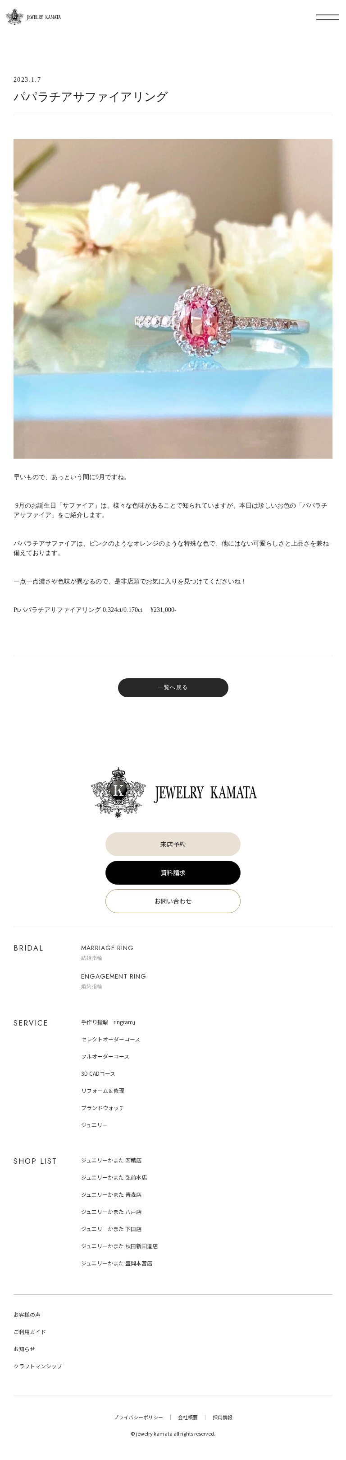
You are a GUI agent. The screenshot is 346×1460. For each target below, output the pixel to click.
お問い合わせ (173, 900)
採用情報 (222, 1417)
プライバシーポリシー (138, 1417)
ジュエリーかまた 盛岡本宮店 (116, 1263)
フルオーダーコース (105, 1056)
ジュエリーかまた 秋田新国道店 (119, 1246)
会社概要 (188, 1417)
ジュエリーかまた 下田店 (111, 1228)
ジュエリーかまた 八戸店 (111, 1211)
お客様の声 (27, 1314)
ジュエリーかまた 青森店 (111, 1194)
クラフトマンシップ (38, 1366)
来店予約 (173, 844)
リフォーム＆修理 (102, 1090)
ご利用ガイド (30, 1331)
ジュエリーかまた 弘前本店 (114, 1177)
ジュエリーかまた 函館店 (111, 1160)
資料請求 (173, 872)
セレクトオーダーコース (110, 1039)
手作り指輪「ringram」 (109, 1022)
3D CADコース (98, 1073)
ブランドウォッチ (102, 1107)
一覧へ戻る (173, 687)
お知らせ (24, 1349)
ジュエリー (94, 1125)
